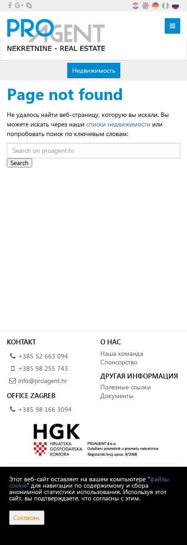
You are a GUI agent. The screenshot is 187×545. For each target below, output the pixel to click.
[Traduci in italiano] (166, 4)
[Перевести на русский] (176, 4)
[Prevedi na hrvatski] (136, 4)
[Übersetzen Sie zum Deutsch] (156, 4)
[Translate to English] (146, 4)
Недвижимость (93, 70)
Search (19, 162)
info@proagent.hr (42, 380)
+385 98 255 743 (43, 368)
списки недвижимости (118, 124)
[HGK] (93, 439)
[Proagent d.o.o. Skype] (28, 5)
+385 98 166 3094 (45, 409)
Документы (116, 395)
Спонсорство (119, 362)
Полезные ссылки (125, 387)
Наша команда (121, 353)
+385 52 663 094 (43, 356)
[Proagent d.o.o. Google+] (18, 5)
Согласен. (26, 517)
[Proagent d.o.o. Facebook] (9, 5)
